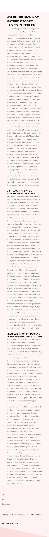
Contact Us (6, 504)
